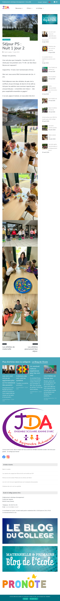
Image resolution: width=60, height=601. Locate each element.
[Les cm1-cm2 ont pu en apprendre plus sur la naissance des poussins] (8, 369)
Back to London (6, 469)
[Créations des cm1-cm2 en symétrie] (22, 369)
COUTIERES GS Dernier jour (50, 377)
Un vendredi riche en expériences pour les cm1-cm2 (35, 370)
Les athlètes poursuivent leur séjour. (31, 349)
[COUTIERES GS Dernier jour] (50, 369)
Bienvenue (18, 8)
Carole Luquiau (8, 52)
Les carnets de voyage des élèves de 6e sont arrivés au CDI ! (18, 473)
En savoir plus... (34, 598)
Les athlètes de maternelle (8, 348)
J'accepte (25, 598)
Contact (45, 2)
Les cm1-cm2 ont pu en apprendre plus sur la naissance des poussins (8, 380)
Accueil (40, 2)
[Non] (58, 598)
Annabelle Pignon (6, 399)
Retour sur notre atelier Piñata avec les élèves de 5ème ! (17, 478)
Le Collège (39, 8)
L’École (29, 8)
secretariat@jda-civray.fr (12, 507)
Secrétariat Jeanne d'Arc (49, 398)
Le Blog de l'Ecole (6, 39)
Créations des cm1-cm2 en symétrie (21, 378)
